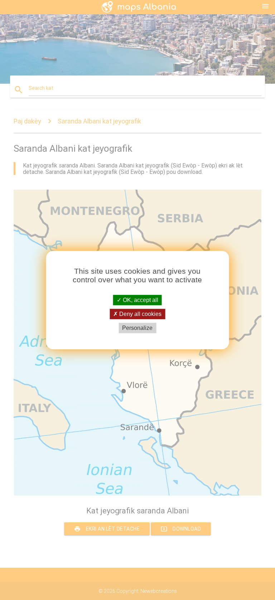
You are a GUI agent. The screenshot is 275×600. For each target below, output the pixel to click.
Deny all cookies (139, 314)
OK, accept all (139, 300)
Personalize (137, 328)
